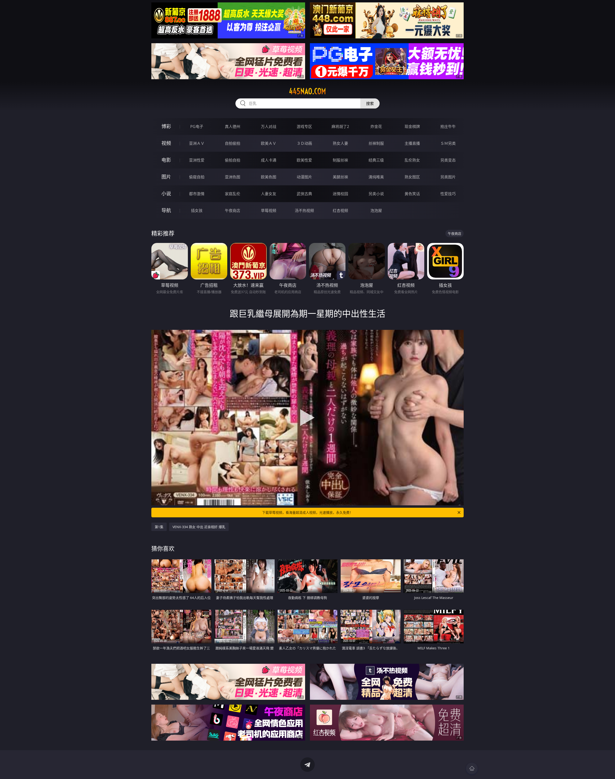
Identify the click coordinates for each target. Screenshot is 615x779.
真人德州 (232, 126)
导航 (166, 210)
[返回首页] (472, 768)
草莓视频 (268, 210)
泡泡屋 (376, 210)
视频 (166, 143)
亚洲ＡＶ (196, 143)
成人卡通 (268, 160)
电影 (166, 160)
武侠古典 (304, 193)
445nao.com (307, 91)
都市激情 (196, 193)
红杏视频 (340, 210)
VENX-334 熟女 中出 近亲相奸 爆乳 (198, 527)
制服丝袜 (340, 160)
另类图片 (448, 177)
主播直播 (412, 143)
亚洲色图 (232, 177)
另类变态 (448, 160)
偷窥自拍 (196, 177)
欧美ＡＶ (268, 143)
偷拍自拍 (232, 160)
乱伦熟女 (412, 160)
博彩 (166, 126)
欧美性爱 (304, 160)
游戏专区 (304, 126)
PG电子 (196, 126)
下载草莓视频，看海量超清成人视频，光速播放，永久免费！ (307, 512)
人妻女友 (268, 193)
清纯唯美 (376, 177)
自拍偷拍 (232, 143)
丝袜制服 (376, 143)
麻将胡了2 (340, 126)
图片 (166, 177)
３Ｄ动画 (304, 143)
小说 (166, 193)
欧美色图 (268, 177)
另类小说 (376, 193)
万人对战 (268, 126)
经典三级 (376, 160)
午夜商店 (232, 210)
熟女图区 (412, 177)
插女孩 (197, 210)
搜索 (370, 103)
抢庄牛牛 (448, 126)
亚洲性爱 (196, 160)
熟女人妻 (340, 143)
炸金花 (376, 126)
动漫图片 (304, 177)
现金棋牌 (412, 126)
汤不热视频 (304, 210)
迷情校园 (340, 193)
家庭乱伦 (232, 193)
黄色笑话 (412, 193)
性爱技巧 (448, 193)
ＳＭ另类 (448, 143)
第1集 (159, 527)
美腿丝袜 (340, 177)
